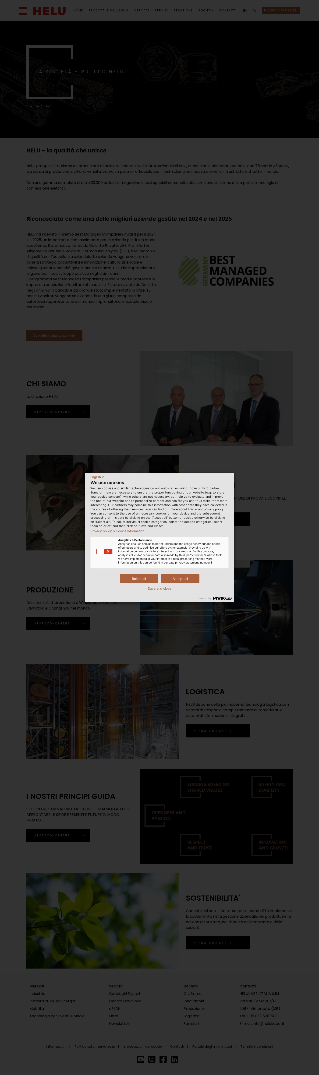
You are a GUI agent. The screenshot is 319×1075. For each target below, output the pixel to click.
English (95, 477)
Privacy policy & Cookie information (117, 531)
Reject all (139, 579)
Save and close (159, 588)
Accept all (180, 579)
